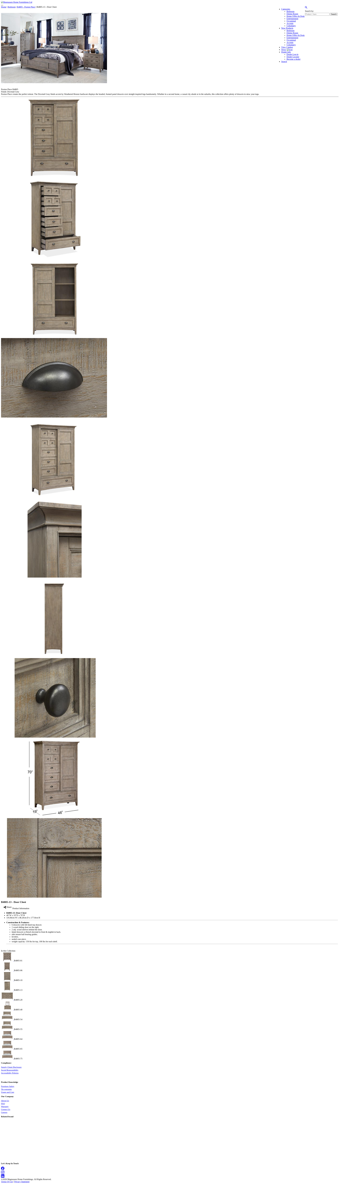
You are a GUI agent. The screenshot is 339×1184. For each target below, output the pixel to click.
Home (3, 7)
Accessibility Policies (10, 1073)
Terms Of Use (7, 1182)
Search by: (309, 11)
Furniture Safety (7, 1086)
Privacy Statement (21, 1182)
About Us (5, 1101)
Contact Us (5, 1109)
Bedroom (11, 7)
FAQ (3, 1104)
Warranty (5, 1106)
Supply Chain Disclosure (11, 1067)
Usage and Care (7, 1092)
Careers (4, 1112)
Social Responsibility (9, 1070)
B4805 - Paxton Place (26, 7)
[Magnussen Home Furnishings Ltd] (16, 2)
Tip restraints (6, 1089)
